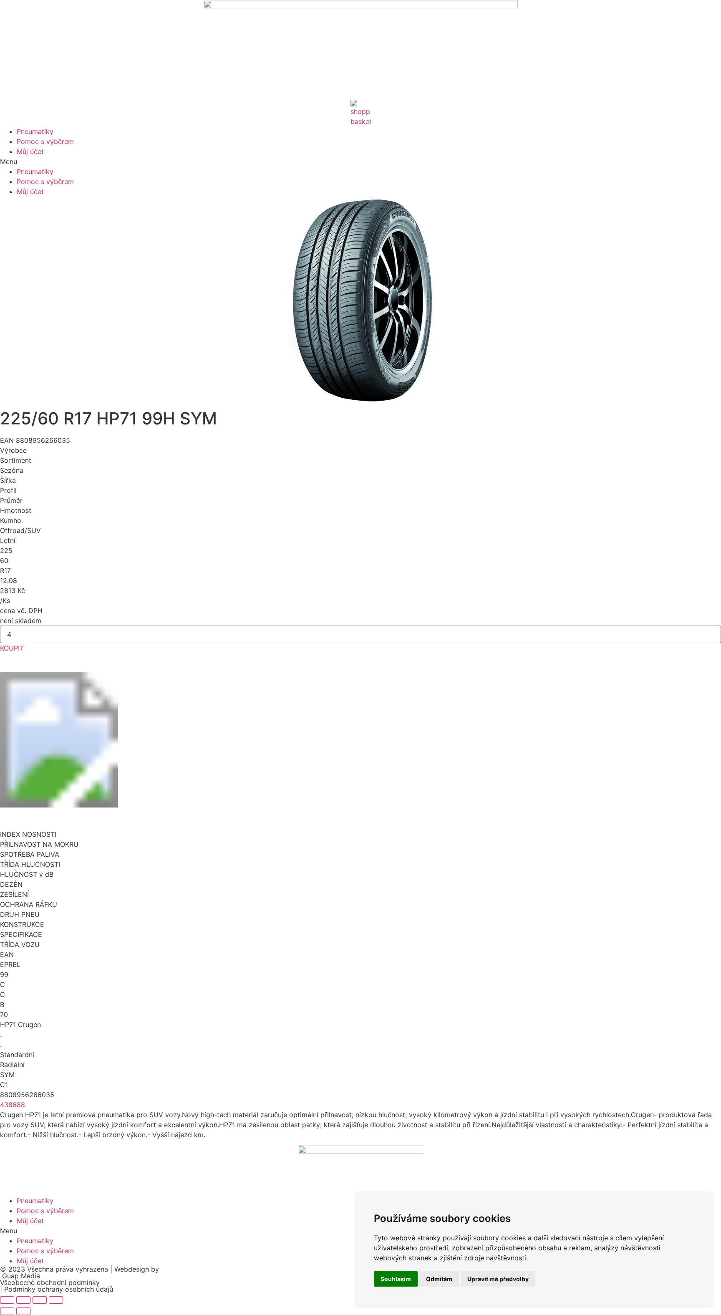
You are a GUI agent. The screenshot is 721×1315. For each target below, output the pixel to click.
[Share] (23, 1300)
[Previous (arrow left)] (7, 1311)
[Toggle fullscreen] (40, 1300)
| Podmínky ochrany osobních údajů (56, 1289)
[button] (360, 161)
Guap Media (20, 1276)
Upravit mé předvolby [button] (498, 1278)
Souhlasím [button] (396, 1278)
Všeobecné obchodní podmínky (51, 1282)
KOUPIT (12, 648)
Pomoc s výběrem (45, 141)
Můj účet (30, 151)
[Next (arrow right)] (23, 1311)
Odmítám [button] (439, 1278)
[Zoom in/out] (56, 1300)
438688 (12, 1104)
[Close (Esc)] (7, 1300)
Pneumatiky (35, 131)
